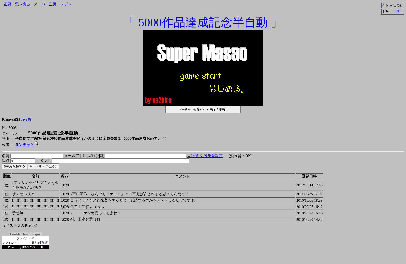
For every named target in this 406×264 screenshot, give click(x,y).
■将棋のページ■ (32, 247)
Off (398, 11)
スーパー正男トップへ (52, 4)
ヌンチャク (24, 145)
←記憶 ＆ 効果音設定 (205, 156)
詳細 (44, 242)
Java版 (26, 119)
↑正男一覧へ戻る (16, 4)
